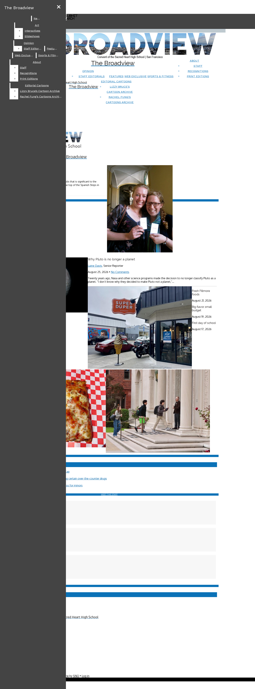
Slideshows (32, 36)
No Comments (120, 272)
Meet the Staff (109, 494)
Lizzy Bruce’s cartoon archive (40, 91)
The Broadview (19, 7)
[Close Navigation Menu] (58, 7)
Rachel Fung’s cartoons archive (41, 96)
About (194, 60)
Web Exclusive (135, 76)
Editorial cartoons (116, 81)
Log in (85, 676)
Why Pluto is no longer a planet (111, 259)
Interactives (32, 30)
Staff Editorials (92, 76)
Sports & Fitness (160, 76)
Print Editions (198, 76)
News (37, 18)
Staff (198, 66)
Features (116, 76)
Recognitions (198, 71)
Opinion (88, 71)
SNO (76, 676)
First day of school (204, 323)
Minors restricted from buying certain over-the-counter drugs (69, 478)
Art (37, 25)
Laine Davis (95, 265)
